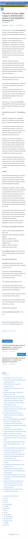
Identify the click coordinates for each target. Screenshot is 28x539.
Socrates (17, 534)
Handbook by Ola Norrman (11, 496)
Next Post (21, 354)
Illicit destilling (7, 504)
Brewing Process (8, 520)
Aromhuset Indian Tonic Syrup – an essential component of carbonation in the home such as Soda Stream (15, 409)
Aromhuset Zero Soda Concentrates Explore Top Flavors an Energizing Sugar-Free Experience (14, 470)
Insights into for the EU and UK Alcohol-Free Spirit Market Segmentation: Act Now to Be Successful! (14, 456)
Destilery (6, 506)
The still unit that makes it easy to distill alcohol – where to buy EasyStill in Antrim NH (13, 360)
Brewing (6, 522)
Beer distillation (8, 518)
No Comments (19, 25)
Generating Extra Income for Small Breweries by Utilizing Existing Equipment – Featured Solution (15, 380)
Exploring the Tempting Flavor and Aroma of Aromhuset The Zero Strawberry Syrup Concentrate (15, 477)
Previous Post (8, 341)
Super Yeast (7, 508)
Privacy (6, 498)
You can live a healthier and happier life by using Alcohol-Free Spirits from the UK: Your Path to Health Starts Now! (15, 450)
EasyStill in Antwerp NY (10, 330)
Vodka (5, 510)
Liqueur (6, 512)
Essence (6, 502)
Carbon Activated (8, 516)
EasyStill (11, 25)
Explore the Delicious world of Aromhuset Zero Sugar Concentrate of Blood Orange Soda (15, 437)
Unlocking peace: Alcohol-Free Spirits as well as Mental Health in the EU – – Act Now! (14, 444)
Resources (6, 525)
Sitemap (6, 500)
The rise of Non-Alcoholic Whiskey (13, 429)
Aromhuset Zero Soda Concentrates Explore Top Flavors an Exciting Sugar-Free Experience (14, 415)
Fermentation (7, 514)
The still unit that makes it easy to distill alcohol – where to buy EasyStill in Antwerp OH (13, 347)
